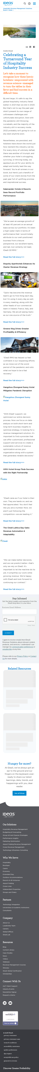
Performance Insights (10, 838)
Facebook (34, 47)
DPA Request (8, 1053)
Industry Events (8, 989)
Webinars (6, 962)
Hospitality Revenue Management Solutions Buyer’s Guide (17, 9)
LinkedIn (30, 47)
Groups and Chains (9, 892)
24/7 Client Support (10, 986)
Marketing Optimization (11, 841)
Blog (5, 15)
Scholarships (7, 974)
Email (26, 47)
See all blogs (19, 793)
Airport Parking (8, 883)
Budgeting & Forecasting (12, 832)
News (5, 956)
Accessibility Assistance (12, 1046)
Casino (5, 868)
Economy (6, 871)
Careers (6, 928)
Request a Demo (9, 995)
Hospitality (7, 862)
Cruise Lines (7, 886)
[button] (4, 1003)
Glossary (6, 968)
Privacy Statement (10, 1035)
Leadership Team (9, 925)
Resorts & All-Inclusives (11, 880)
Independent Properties (11, 889)
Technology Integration (11, 904)
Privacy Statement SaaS (12, 1039)
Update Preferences (10, 1050)
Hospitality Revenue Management (15, 829)
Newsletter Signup (9, 992)
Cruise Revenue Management (13, 847)
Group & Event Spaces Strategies (15, 835)
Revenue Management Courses (14, 965)
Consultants (7, 910)
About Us (6, 923)
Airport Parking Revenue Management (17, 844)
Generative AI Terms (10, 1061)
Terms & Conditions (10, 1042)
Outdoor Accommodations (13, 877)
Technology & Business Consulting (15, 850)
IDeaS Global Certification (12, 971)
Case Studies (7, 953)
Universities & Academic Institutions (16, 907)
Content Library (8, 950)
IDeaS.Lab (6, 934)
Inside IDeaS (14, 15)
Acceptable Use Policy (11, 1057)
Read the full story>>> (13, 257)
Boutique (6, 865)
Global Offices (8, 931)
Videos (5, 959)
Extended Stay (8, 874)
